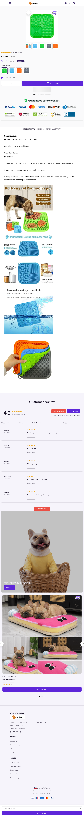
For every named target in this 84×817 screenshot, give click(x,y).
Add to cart (42, 813)
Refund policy (14, 778)
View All (9, 587)
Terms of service (15, 766)
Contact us (13, 741)
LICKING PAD (31, 437)
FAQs (11, 749)
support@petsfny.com (17, 728)
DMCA (12, 753)
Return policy (14, 774)
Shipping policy (15, 770)
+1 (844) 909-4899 (16, 725)
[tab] (39, 696)
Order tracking (15, 745)
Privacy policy (14, 762)
